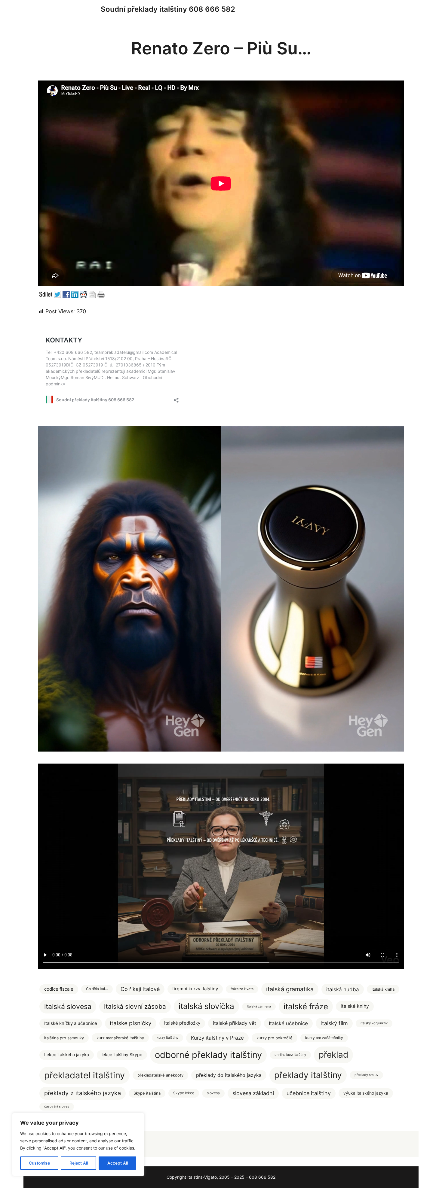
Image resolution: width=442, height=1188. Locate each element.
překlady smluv (366, 1075)
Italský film (334, 1023)
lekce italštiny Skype (122, 1054)
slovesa (213, 1093)
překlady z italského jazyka (82, 1093)
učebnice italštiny (309, 1093)
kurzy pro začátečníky (324, 1037)
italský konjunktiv (374, 1023)
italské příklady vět (234, 1023)
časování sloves (56, 1106)
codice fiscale (58, 989)
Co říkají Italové (140, 989)
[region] (78, 1144)
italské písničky (131, 1023)
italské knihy (355, 1006)
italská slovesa (67, 1006)
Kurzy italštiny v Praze (217, 1038)
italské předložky (182, 1023)
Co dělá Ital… (97, 989)
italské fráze (306, 1006)
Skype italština (147, 1093)
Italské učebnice (288, 1023)
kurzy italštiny (167, 1038)
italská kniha (383, 989)
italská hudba (342, 989)
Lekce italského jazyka (66, 1054)
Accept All (117, 1162)
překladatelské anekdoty (160, 1075)
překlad (333, 1055)
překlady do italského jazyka (229, 1075)
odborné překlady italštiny (208, 1055)
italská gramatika (290, 989)
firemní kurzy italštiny (195, 989)
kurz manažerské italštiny (120, 1037)
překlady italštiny (308, 1075)
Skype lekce (183, 1093)
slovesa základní (253, 1093)
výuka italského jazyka (365, 1092)
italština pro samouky (64, 1037)
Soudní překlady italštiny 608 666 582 (168, 9)
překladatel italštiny (84, 1075)
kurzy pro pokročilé (274, 1037)
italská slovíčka (206, 1006)
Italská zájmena (259, 1006)
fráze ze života (242, 989)
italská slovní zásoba (135, 1006)
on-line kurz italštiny (290, 1055)
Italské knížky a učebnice (70, 1023)
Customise (39, 1162)
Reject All (78, 1162)
